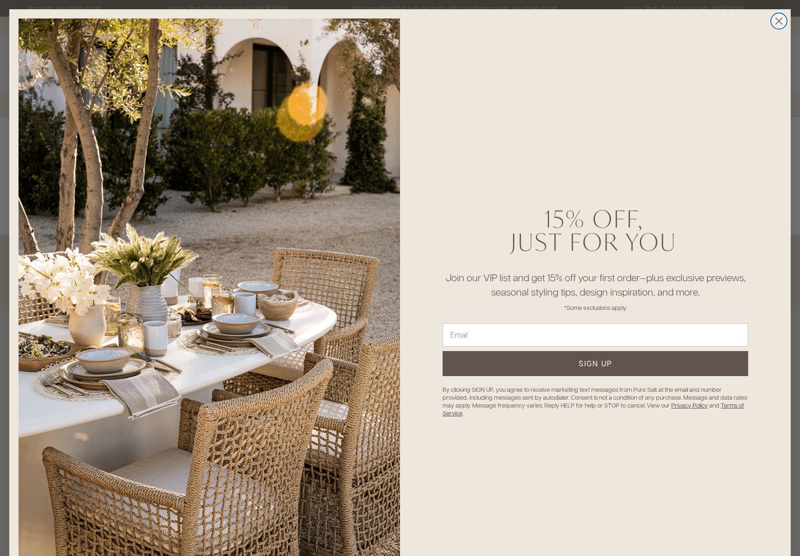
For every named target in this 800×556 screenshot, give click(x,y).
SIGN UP (595, 363)
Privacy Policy (689, 405)
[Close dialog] (779, 21)
